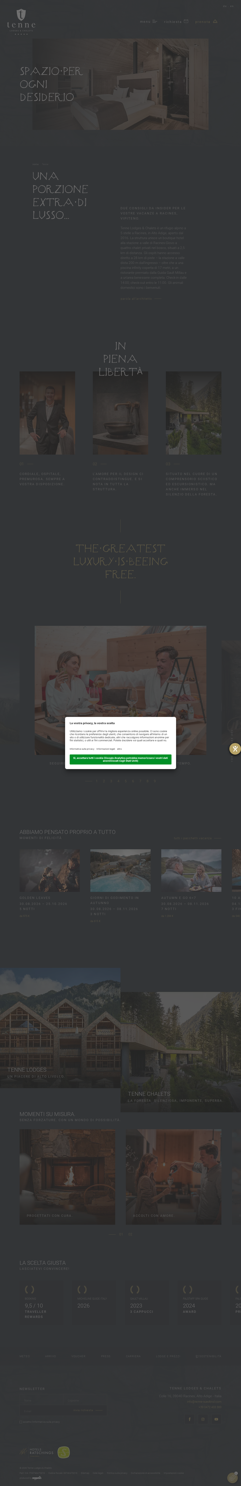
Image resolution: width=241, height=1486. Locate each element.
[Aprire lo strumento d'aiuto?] (235, 749)
